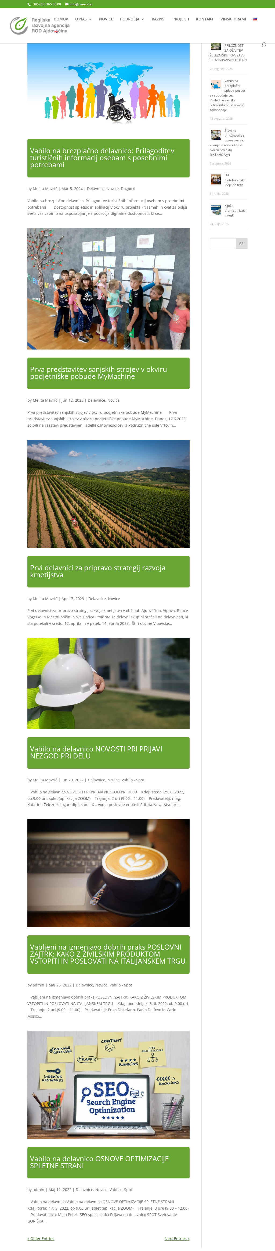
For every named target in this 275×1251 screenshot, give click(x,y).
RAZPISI (158, 19)
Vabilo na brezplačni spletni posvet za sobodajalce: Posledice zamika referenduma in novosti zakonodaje (227, 95)
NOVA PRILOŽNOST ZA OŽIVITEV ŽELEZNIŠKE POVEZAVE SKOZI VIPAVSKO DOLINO (228, 50)
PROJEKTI (180, 19)
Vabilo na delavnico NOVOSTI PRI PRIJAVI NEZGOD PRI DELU (96, 752)
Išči (242, 243)
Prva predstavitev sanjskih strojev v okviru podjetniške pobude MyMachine (98, 372)
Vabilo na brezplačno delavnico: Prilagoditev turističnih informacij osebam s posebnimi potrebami (102, 157)
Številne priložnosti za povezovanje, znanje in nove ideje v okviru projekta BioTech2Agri (227, 142)
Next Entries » (177, 1238)
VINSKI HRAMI (233, 19)
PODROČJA (129, 19)
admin (38, 985)
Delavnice (95, 188)
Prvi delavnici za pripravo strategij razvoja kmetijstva (97, 571)
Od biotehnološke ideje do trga (235, 180)
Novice (113, 188)
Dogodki (128, 188)
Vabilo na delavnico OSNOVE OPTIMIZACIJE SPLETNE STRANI (99, 1162)
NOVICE (106, 19)
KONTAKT (205, 19)
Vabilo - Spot (133, 779)
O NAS (81, 19)
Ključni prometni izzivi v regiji (235, 210)
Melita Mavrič (45, 188)
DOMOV (61, 19)
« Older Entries (40, 1238)
